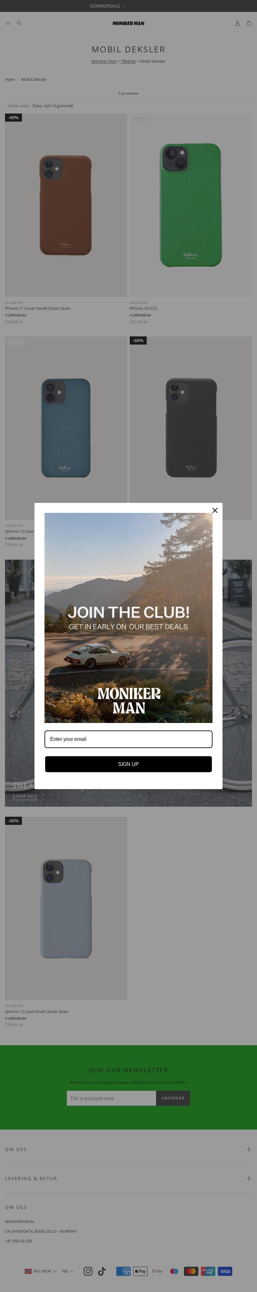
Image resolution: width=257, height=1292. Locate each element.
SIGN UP (128, 764)
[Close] (215, 510)
